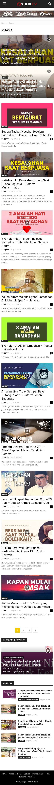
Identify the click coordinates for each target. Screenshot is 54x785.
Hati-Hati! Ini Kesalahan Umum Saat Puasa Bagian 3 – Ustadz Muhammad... (25, 184)
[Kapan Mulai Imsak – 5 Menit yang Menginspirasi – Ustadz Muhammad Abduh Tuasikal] (27, 587)
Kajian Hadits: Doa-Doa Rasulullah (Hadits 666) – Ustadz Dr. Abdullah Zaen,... (34, 709)
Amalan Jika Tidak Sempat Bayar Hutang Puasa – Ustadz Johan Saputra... (23, 395)
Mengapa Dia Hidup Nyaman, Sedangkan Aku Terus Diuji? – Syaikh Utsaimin (35, 751)
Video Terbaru (15, 774)
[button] (50, 4)
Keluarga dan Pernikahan (13, 657)
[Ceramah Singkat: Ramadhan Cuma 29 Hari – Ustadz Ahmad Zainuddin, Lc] (27, 483)
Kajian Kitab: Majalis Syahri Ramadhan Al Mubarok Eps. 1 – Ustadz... (26, 298)
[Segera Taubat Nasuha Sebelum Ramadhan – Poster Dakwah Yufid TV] (27, 115)
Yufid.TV (5, 63)
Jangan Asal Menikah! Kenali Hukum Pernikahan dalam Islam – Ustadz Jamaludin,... (35, 694)
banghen (5, 250)
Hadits (21, 715)
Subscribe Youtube (27, 777)
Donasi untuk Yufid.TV (41, 774)
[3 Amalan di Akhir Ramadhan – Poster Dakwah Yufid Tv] (27, 329)
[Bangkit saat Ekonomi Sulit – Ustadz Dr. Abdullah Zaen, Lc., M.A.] (8, 725)
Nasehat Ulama (24, 757)
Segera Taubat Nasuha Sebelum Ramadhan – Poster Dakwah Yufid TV (26, 133)
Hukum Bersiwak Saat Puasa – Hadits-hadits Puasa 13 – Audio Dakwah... (22, 551)
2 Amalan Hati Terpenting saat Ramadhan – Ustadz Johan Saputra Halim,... (24, 242)
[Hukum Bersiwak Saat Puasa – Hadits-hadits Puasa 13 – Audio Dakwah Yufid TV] (27, 532)
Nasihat (22, 727)
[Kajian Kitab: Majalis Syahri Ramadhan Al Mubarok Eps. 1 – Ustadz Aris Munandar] (27, 281)
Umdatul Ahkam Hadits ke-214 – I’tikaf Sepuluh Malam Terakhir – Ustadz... (23, 450)
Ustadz (27, 774)
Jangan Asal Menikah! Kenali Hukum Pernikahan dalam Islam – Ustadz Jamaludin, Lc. (23, 665)
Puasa (5, 46)
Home (3, 23)
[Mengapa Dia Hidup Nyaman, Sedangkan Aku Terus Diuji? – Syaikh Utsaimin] (8, 752)
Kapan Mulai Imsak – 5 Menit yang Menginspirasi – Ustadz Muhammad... (26, 604)
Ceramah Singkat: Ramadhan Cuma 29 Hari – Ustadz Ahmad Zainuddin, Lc (26, 500)
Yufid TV (4, 139)
